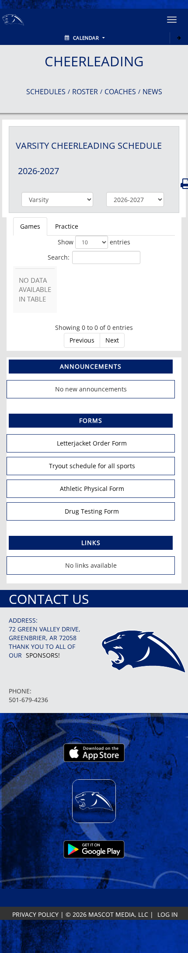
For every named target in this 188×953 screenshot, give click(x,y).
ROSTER (85, 91)
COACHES (120, 91)
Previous (82, 340)
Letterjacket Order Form (92, 443)
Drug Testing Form (92, 511)
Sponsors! (43, 655)
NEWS (152, 91)
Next (112, 340)
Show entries (94, 242)
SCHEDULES (46, 91)
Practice (66, 226)
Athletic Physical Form (92, 488)
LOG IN (167, 914)
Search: (59, 257)
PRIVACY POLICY (35, 914)
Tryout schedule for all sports (92, 466)
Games (30, 226)
